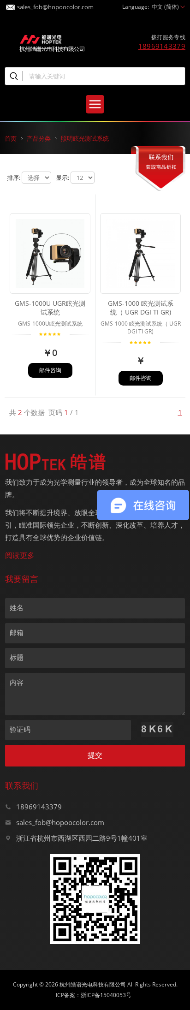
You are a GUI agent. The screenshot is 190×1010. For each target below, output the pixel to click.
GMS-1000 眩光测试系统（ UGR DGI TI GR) (140, 307)
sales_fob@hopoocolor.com (55, 5)
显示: (62, 177)
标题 (17, 657)
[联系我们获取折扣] (158, 151)
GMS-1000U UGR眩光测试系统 (50, 307)
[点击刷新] (157, 729)
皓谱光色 (52, 42)
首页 (11, 138)
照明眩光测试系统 (85, 138)
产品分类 (39, 138)
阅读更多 (20, 555)
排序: (13, 177)
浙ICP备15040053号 (106, 995)
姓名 (17, 607)
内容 (17, 682)
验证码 (20, 729)
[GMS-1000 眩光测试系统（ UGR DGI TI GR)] (140, 224)
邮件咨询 (50, 370)
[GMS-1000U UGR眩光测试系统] (50, 224)
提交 (95, 755)
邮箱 (17, 632)
